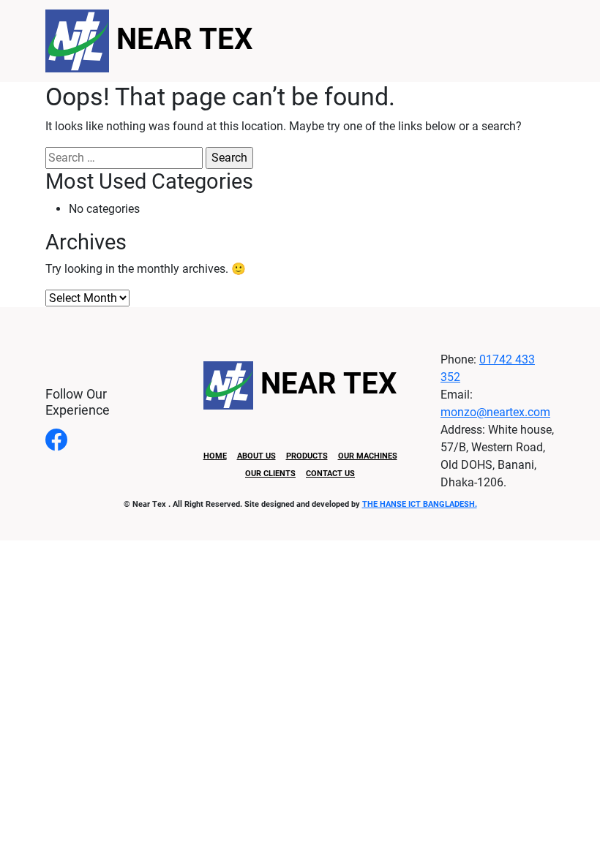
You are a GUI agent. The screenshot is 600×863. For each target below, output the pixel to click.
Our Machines (367, 456)
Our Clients (270, 473)
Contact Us (330, 473)
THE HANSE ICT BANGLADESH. (419, 504)
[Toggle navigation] (508, 41)
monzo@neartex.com (495, 412)
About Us (256, 456)
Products (307, 456)
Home (215, 456)
